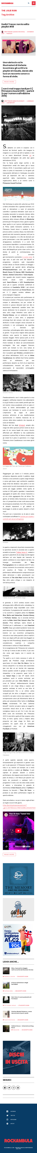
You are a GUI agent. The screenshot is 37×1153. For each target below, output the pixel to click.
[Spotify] (18, 1088)
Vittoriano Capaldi (10, 1005)
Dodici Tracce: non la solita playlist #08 (15, 25)
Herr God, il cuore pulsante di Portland (21, 998)
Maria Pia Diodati (18, 101)
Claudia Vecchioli (18, 31)
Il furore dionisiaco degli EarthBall (19, 983)
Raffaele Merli (9, 991)
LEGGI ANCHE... (11, 961)
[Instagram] (14, 1088)
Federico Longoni (10, 976)
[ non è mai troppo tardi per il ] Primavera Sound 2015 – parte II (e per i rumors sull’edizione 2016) (17, 92)
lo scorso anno (27, 257)
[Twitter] (9, 1088)
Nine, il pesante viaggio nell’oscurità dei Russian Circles (22, 969)
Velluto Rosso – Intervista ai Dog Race (22, 1027)
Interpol (22, 425)
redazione (16, 1030)
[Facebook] (5, 1088)
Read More (9, 81)
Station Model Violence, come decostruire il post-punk (21, 1012)
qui (30, 155)
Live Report (11, 103)
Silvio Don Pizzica (10, 1020)
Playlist (9, 33)
